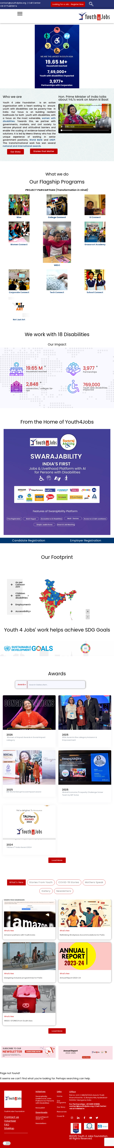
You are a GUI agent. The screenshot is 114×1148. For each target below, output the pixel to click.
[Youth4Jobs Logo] (13, 1099)
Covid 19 (60, 1116)
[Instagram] (72, 1118)
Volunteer (10, 1121)
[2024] (29, 822)
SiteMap (9, 1128)
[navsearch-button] (91, 4)
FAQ (6, 1124)
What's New (16, 882)
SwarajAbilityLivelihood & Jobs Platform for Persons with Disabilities (45, 1099)
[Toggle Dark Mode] (7, 1139)
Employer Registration (85, 540)
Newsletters (41, 1123)
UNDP (52, 139)
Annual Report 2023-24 (42, 1118)
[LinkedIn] (78, 1118)
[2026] (29, 712)
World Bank (35, 139)
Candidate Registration (28, 540)
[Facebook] (84, 1118)
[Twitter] (97, 1118)
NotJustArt (40, 1107)
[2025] (84, 712)
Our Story (61, 1107)
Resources (62, 1111)
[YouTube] (91, 1118)
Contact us (11, 1117)
